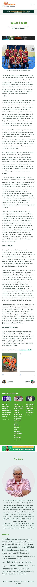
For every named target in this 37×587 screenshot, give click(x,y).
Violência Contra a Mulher (19, 574)
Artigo (12, 542)
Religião (20, 569)
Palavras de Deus (17, 565)
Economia (6, 550)
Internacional (13, 556)
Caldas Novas (21, 541)
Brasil (16, 541)
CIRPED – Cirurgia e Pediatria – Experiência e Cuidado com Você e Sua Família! (6, 410)
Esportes (5, 553)
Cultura (22, 547)
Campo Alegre (29, 541)
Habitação (25, 553)
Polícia (27, 566)
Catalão (4, 544)
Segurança (6, 571)
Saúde (26, 569)
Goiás (19, 553)
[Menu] (34, 4)
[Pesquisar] (30, 4)
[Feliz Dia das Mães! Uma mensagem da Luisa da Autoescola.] (30, 398)
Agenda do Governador (12, 539)
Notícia (11, 561)
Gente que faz (13, 553)
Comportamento (28, 544)
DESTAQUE (29, 547)
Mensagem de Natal (20, 558)
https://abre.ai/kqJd (25, 350)
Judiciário (26, 556)
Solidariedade (22, 571)
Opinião (18, 562)
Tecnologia (30, 571)
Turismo (4, 574)
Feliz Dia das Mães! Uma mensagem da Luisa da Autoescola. (30, 408)
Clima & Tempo (17, 544)
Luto (3, 559)
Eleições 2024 (24, 550)
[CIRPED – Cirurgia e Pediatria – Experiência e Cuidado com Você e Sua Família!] (6, 398)
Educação (15, 550)
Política (32, 566)
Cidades (10, 544)
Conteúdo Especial (19, 28)
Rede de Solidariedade (10, 569)
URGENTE (10, 574)
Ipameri (20, 556)
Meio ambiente (10, 559)
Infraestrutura (6, 556)
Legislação (32, 556)
